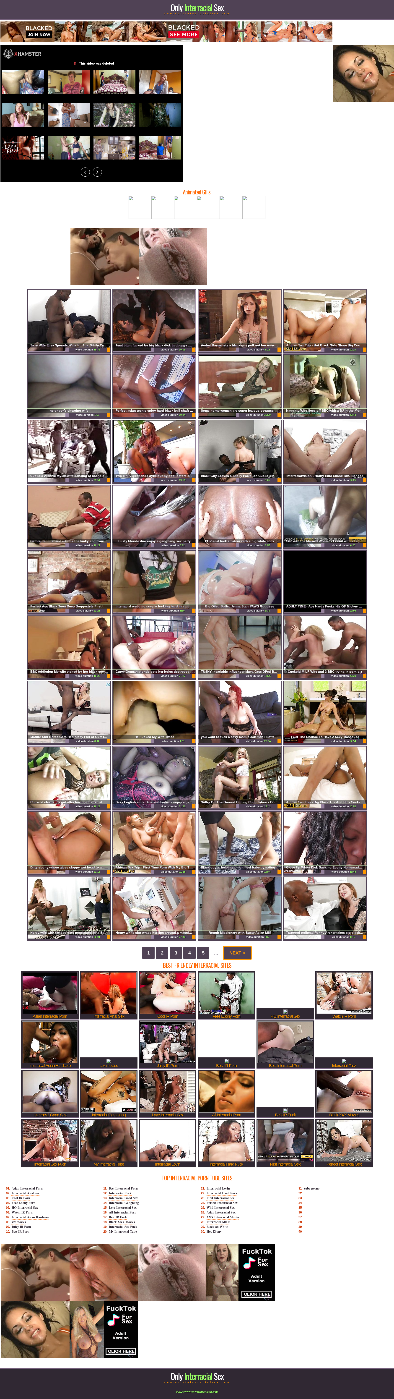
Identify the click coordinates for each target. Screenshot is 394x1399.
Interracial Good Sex (123, 1197)
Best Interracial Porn (123, 1188)
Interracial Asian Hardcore (30, 1217)
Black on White (217, 1226)
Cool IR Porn (21, 1197)
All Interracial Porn (122, 1212)
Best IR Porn (20, 1231)
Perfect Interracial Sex (222, 1202)
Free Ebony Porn (23, 1202)
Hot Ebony (214, 1231)
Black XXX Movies (122, 1221)
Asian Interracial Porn (27, 1188)
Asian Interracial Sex (221, 1212)
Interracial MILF (218, 1221)
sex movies (19, 1221)
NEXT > (237, 952)
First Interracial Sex (220, 1197)
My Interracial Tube (123, 1231)
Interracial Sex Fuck (123, 1226)
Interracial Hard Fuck (222, 1193)
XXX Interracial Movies (223, 1217)
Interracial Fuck (120, 1193)
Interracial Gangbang (124, 1202)
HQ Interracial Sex (25, 1207)
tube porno (311, 1188)
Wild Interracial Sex (221, 1207)
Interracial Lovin (218, 1188)
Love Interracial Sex (123, 1207)
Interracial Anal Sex (25, 1193)
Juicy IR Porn (21, 1226)
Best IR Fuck (118, 1217)
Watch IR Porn (22, 1212)
